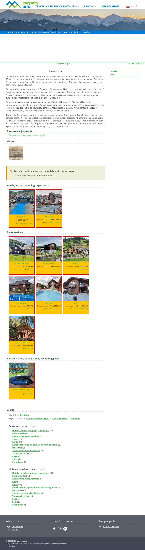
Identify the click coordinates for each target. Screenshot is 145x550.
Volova (30, 309)
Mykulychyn (28, 348)
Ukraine (32, 32)
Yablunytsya (83, 269)
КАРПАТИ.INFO (17, 32)
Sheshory (29, 269)
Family (76, 263)
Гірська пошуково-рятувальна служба (27, 135)
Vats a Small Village (21, 389)
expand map (63, 63)
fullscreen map (135, 63)
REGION (89, 6)
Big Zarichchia (49, 263)
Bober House (21, 342)
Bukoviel (49, 216)
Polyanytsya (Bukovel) (25, 224)
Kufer (76, 303)
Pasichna (87, 32)
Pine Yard (49, 303)
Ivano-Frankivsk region (50, 32)
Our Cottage (21, 303)
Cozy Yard (21, 216)
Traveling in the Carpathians (56, 6)
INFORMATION (110, 6)
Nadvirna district (72, 32)
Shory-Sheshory (22, 263)
